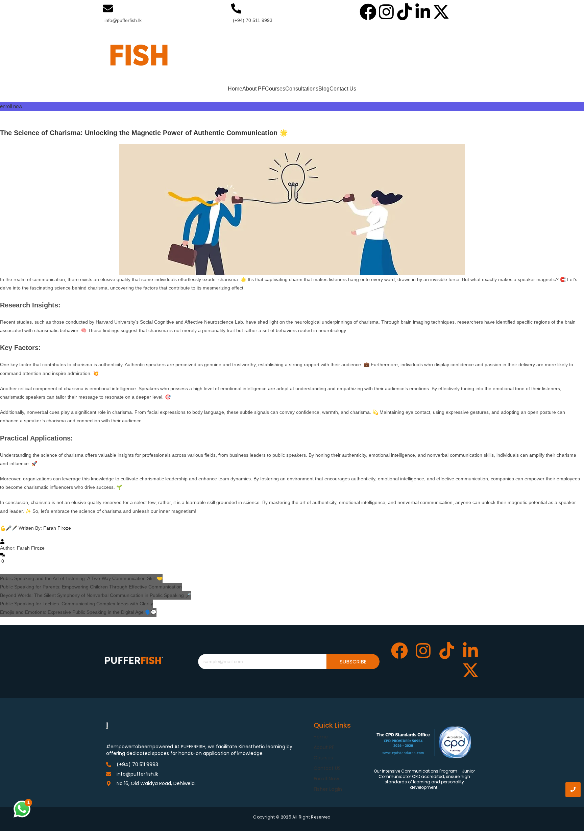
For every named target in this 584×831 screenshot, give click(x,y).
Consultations (301, 89)
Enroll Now (326, 778)
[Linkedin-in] (422, 13)
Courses (275, 89)
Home (235, 89)
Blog (324, 89)
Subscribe (353, 661)
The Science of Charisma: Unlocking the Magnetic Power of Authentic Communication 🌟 (144, 132)
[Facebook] (368, 13)
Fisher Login (328, 789)
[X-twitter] (441, 13)
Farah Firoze (56, 528)
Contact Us (343, 89)
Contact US (327, 768)
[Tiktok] (404, 13)
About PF (253, 89)
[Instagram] (386, 13)
